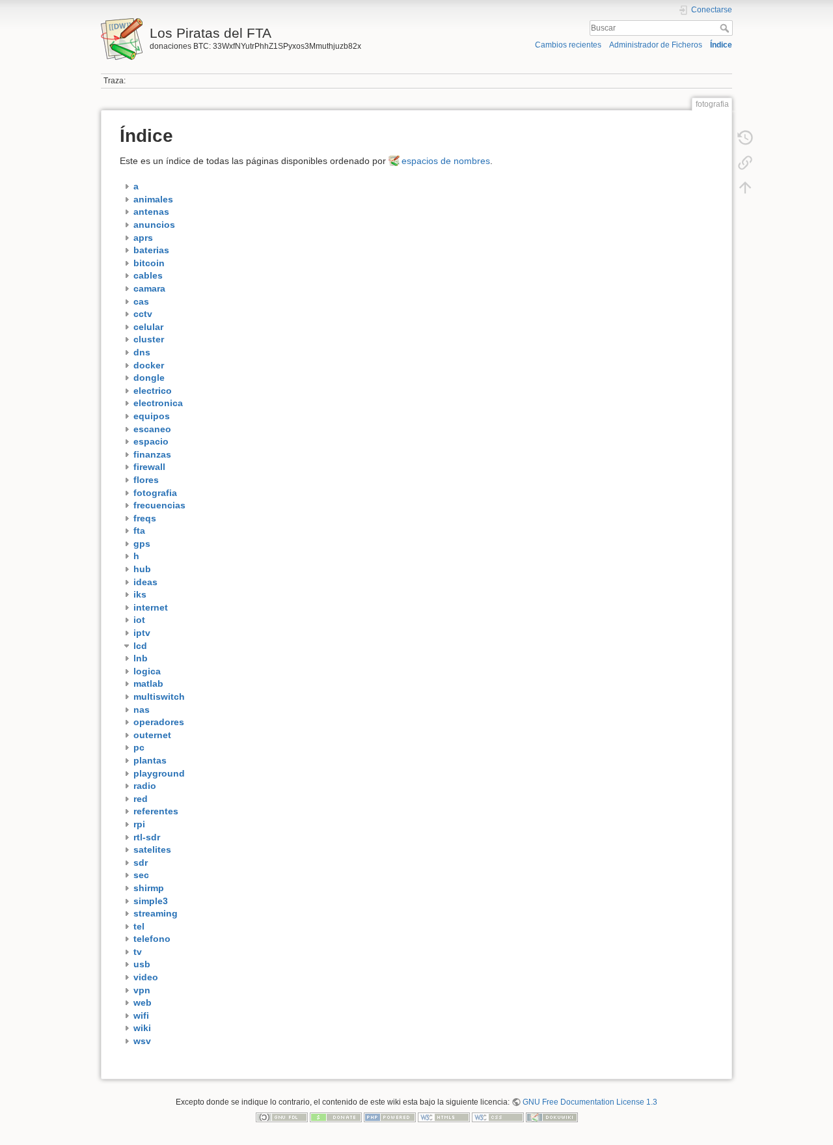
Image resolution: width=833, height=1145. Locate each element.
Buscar (726, 28)
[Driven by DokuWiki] (552, 1117)
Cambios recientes (568, 44)
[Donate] (336, 1117)
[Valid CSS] (498, 1117)
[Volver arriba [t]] (745, 187)
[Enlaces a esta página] (745, 162)
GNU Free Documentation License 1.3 (590, 1102)
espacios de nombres (446, 161)
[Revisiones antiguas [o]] (745, 138)
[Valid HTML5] (444, 1117)
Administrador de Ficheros (655, 44)
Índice (721, 44)
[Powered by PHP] (390, 1117)
